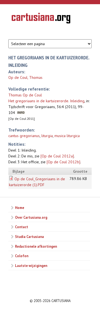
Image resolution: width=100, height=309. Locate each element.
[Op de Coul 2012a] (57, 156)
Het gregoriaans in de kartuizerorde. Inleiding (46, 100)
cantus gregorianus (24, 135)
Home (19, 207)
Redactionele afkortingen (36, 246)
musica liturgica (67, 135)
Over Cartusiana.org (31, 217)
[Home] (41, 19)
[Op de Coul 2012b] (63, 161)
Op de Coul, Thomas (25, 77)
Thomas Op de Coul (25, 95)
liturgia (47, 135)
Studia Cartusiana (29, 236)
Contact (21, 227)
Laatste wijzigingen (31, 265)
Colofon (21, 256)
